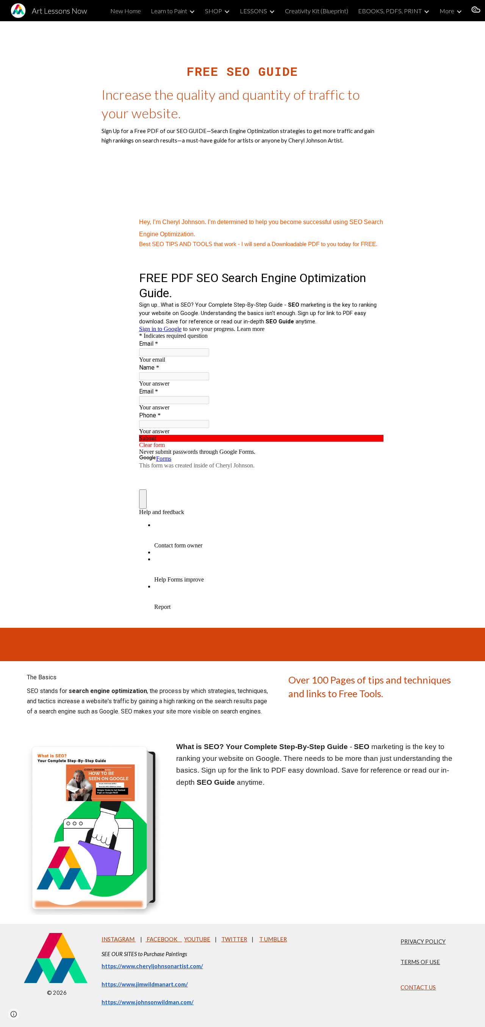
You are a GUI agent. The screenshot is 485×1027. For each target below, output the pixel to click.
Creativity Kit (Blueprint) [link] (316, 10)
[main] (242, 107)
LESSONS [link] (253, 10)
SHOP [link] (213, 10)
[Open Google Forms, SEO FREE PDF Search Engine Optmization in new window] (372, 277)
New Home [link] (125, 10)
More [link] (447, 10)
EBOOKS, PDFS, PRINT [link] (390, 10)
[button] (476, 11)
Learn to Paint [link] (169, 10)
